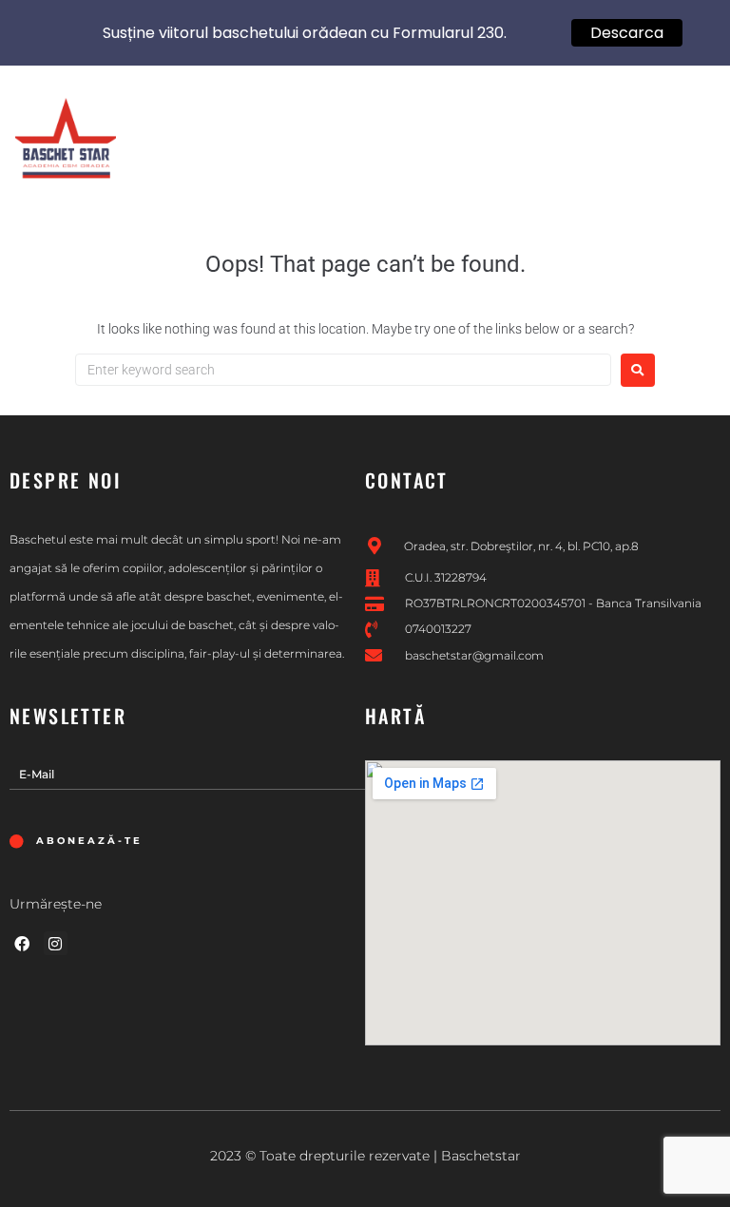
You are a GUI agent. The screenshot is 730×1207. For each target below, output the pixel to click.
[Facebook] (22, 943)
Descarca (626, 33)
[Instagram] (56, 943)
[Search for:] (343, 370)
